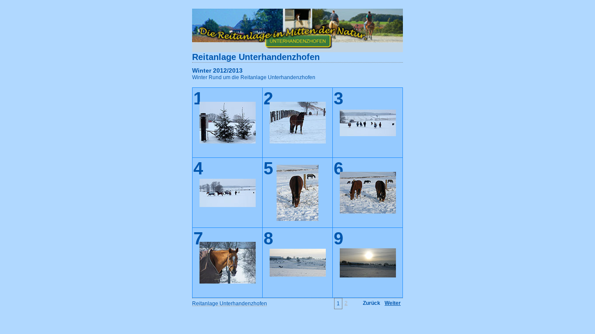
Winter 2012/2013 (217, 70)
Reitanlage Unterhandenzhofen (256, 57)
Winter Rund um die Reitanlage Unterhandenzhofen (253, 77)
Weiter (393, 303)
